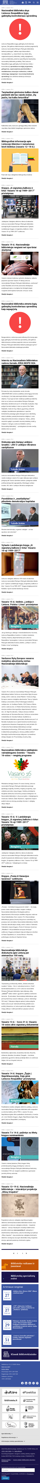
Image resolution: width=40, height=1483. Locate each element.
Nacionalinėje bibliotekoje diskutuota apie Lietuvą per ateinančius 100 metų (15, 953)
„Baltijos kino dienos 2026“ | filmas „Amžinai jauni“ (25, 1292)
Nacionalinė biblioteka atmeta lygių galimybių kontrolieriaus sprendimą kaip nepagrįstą (19, 307)
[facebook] (22, 1383)
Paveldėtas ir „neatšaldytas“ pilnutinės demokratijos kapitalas (18, 500)
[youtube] (30, 1383)
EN (29, 2)
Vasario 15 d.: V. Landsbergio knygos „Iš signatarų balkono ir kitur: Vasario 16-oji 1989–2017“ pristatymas (20, 821)
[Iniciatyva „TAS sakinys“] (10, 1424)
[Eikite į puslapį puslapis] (17, 1253)
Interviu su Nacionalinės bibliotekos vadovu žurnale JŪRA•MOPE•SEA (19, 361)
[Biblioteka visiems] (29, 1416)
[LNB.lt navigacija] (38, 2)
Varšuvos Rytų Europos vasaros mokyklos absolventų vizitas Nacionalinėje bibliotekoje (17, 661)
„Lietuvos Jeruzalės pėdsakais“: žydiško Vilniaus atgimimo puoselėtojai (24, 1337)
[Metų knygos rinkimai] (10, 1416)
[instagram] (33, 1383)
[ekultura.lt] (10, 1392)
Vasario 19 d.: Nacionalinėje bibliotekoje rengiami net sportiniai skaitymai (18, 247)
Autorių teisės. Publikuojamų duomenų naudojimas (18, 1460)
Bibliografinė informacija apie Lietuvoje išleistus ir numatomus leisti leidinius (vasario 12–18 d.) (18, 144)
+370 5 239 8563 (6, 1379)
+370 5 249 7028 (13, 1371)
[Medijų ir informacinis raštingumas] (29, 1424)
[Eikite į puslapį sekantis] (22, 1253)
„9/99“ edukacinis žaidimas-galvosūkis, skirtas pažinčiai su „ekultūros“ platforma (23, 1307)
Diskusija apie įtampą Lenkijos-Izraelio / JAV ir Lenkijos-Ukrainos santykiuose (18, 445)
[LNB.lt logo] (9, 2)
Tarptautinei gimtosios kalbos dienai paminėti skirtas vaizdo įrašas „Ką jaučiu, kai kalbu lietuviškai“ (19, 95)
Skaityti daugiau (6, 82)
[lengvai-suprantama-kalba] (23, 2)
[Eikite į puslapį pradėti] (13, 1253)
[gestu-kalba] (26, 2)
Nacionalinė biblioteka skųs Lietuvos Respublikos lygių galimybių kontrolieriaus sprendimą (19, 13)
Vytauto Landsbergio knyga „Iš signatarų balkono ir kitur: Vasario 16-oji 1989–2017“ (18, 548)
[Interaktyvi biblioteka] (10, 1400)
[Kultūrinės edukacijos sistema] (29, 1408)
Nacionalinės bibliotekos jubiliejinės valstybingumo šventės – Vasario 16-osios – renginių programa (19, 753)
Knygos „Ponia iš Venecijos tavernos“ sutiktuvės (15, 877)
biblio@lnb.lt (18, 1451)
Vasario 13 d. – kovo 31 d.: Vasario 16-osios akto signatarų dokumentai (19, 1023)
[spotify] (37, 1383)
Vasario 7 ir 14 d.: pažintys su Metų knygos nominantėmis (19, 1134)
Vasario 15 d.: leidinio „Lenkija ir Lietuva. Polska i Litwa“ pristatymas (19, 603)
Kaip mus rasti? (5, 1367)
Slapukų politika (6, 1460)
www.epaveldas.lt (19, 1230)
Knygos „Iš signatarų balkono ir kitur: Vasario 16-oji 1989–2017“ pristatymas (18, 191)
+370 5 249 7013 (13, 1374)
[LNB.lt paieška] (34, 2)
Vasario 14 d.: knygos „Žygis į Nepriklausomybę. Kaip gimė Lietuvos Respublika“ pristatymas (18, 1076)
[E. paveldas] (29, 1392)
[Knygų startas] (10, 1408)
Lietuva (5, 993)
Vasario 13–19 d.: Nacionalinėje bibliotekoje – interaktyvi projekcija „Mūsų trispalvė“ (19, 1189)
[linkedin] (26, 1383)
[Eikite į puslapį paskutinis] (26, 1253)
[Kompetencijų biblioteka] (29, 1400)
